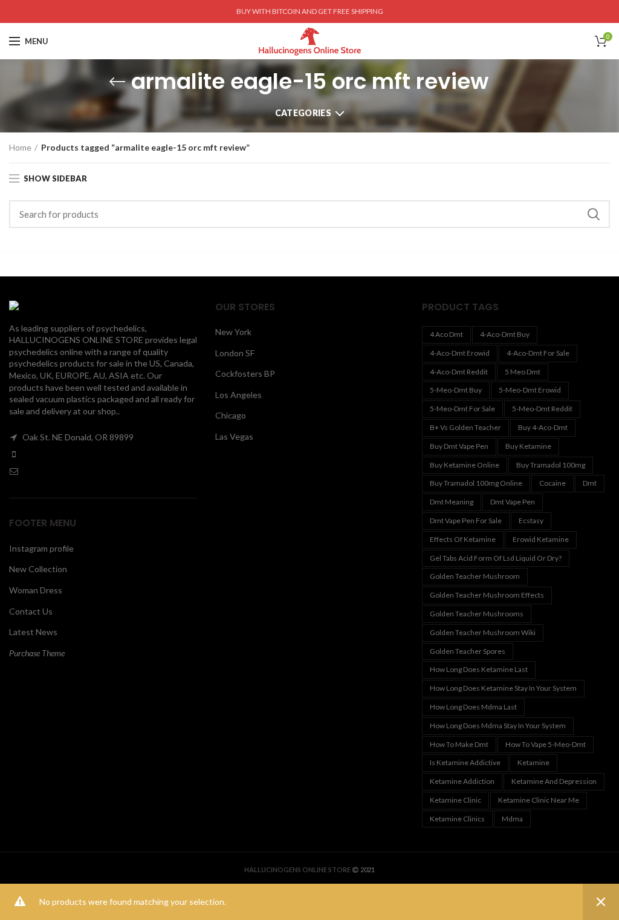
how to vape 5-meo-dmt (545, 744)
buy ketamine (528, 446)
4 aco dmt (446, 334)
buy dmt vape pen (459, 446)
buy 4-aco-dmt (543, 427)
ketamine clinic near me (538, 799)
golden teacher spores (467, 651)
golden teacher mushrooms (476, 613)
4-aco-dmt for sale (538, 352)
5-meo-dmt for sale (462, 408)
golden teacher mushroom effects (487, 594)
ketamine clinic (455, 799)
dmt (590, 483)
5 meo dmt (522, 371)
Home (20, 147)
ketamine (533, 762)
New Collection (38, 569)
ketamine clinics (457, 818)
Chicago (230, 415)
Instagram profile (41, 548)
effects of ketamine (463, 539)
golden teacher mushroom (475, 576)
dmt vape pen (512, 501)
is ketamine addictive (465, 762)
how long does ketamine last (479, 669)
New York (233, 332)
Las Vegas (234, 436)
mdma (512, 818)
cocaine (552, 483)
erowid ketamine (541, 539)
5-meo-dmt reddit (542, 408)
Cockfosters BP (245, 373)
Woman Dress (35, 590)
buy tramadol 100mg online (476, 483)
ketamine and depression (554, 781)
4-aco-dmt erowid (460, 352)
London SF (234, 353)
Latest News (33, 632)
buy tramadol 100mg (550, 464)
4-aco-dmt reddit (459, 371)
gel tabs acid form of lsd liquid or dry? (496, 558)
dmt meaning (451, 501)
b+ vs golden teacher (465, 427)
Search (593, 214)
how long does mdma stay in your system (498, 725)
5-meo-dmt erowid (530, 389)
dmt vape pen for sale (466, 520)
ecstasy (531, 520)
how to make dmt (459, 744)
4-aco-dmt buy (505, 334)
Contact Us (31, 611)
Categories (303, 113)
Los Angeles (238, 395)
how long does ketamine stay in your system (503, 688)
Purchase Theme (37, 653)
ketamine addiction (462, 781)
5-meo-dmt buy (456, 389)
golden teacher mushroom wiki (483, 632)
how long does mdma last (473, 706)
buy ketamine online (464, 464)
